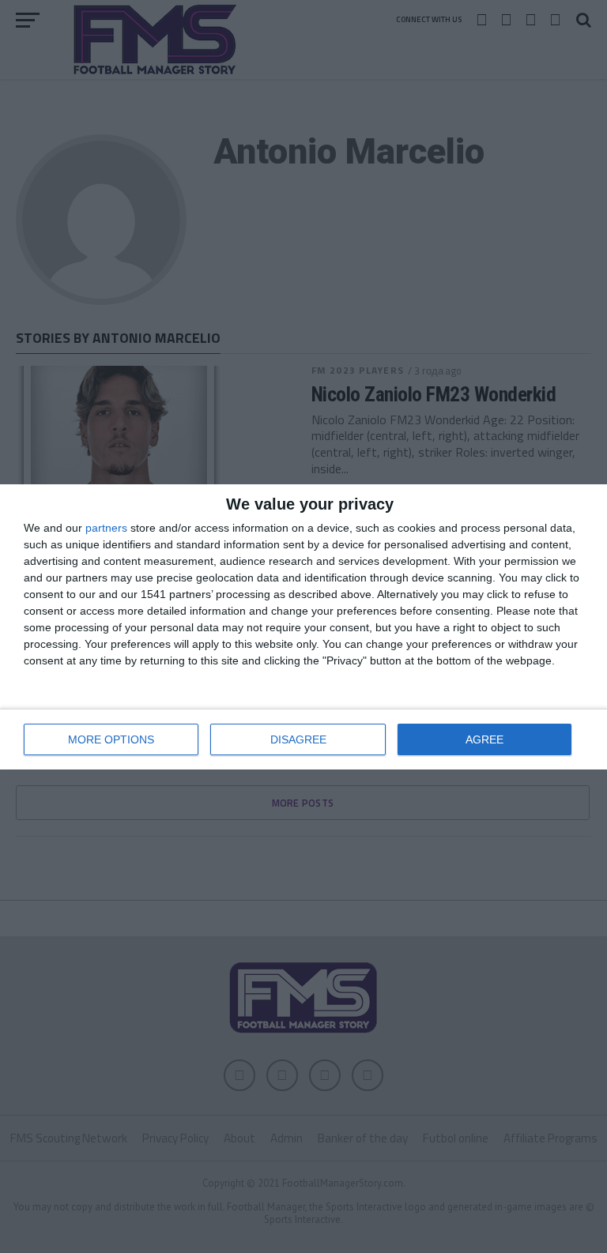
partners (106, 527)
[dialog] (303, 626)
